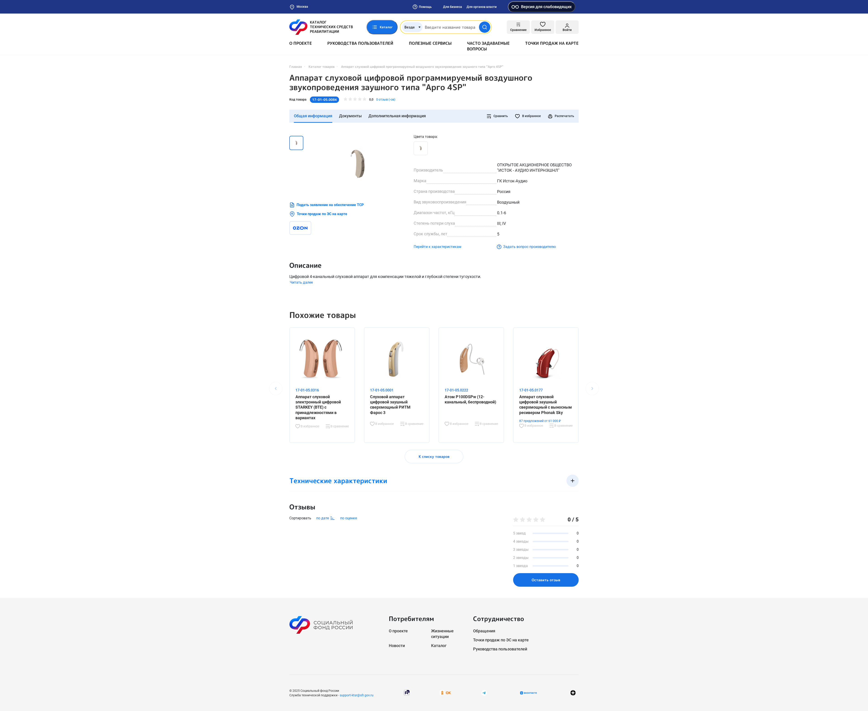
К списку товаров (434, 456)
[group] (359, 163)
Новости (397, 645)
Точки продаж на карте (552, 43)
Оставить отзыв (546, 579)
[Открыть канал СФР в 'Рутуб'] (406, 692)
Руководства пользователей (360, 43)
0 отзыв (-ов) (385, 99)
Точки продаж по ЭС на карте (322, 214)
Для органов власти (482, 7)
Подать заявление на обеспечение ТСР (330, 205)
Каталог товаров (322, 66)
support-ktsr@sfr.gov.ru (356, 695)
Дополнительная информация (397, 115)
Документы (350, 115)
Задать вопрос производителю (529, 247)
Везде (409, 27)
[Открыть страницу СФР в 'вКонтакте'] (528, 693)
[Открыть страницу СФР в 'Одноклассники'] (445, 692)
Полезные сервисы (430, 43)
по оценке (348, 518)
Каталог (439, 645)
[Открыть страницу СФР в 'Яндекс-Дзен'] (573, 693)
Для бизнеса (452, 7)
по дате (323, 518)
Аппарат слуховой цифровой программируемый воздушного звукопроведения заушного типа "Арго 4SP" (410, 82)
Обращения (484, 631)
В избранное (531, 116)
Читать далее (301, 282)
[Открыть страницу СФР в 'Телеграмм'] (484, 692)
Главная (295, 66)
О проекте (300, 43)
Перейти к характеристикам (437, 247)
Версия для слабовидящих (546, 6)
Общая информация (313, 115)
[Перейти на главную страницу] (321, 27)
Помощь (425, 7)
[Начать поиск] (484, 27)
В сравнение (339, 426)
